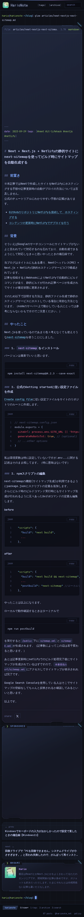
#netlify (9, 136)
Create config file (18, 399)
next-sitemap (16, 337)
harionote (10, 907)
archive (55, 5)
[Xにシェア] (17, 716)
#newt (40, 131)
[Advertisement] (42, 77)
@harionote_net (63, 913)
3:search (56, 907)
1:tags (33, 907)
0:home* (24, 907)
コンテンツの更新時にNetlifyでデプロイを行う (39, 223)
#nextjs (68, 131)
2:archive (44, 907)
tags (42, 5)
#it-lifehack (53, 131)
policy (77, 913)
